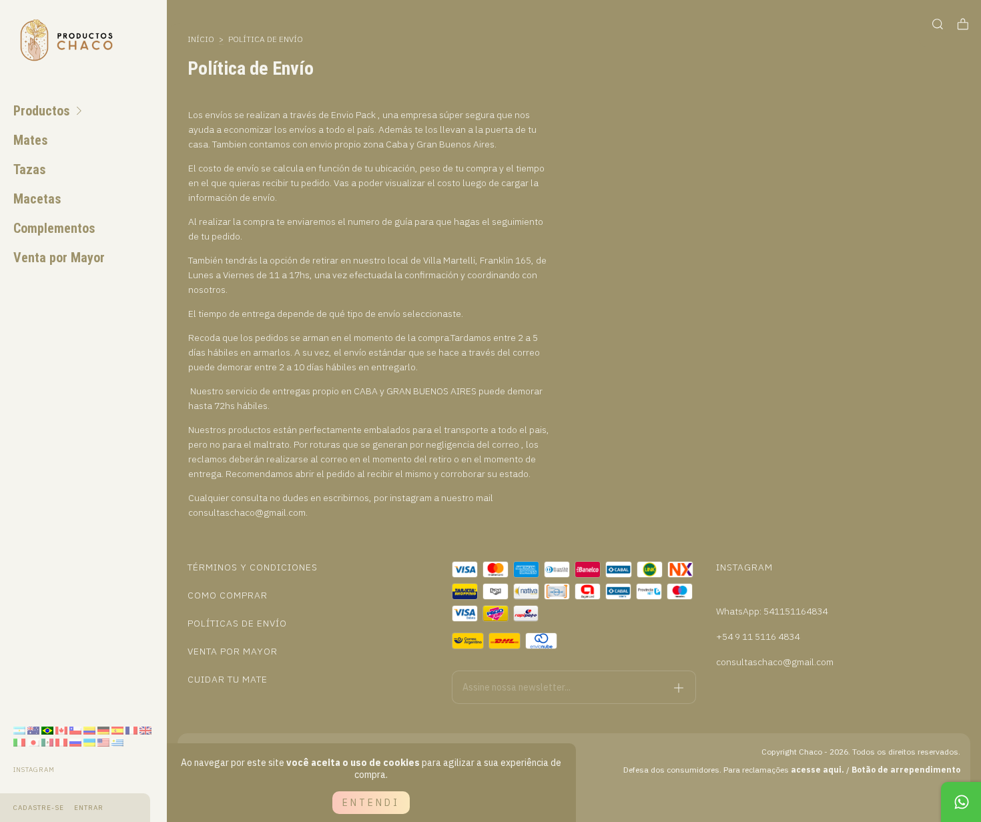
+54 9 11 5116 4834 (757, 637)
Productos (41, 111)
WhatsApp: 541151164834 (772, 611)
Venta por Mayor (59, 258)
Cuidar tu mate (228, 679)
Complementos (54, 228)
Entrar (88, 807)
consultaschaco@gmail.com (775, 662)
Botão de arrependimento (906, 770)
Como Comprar (228, 595)
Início (201, 39)
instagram (34, 769)
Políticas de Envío (237, 623)
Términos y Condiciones (253, 567)
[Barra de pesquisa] (937, 24)
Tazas (29, 169)
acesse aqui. (817, 770)
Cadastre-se (38, 807)
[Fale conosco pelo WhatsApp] (961, 802)
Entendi (371, 803)
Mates (30, 140)
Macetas (37, 199)
